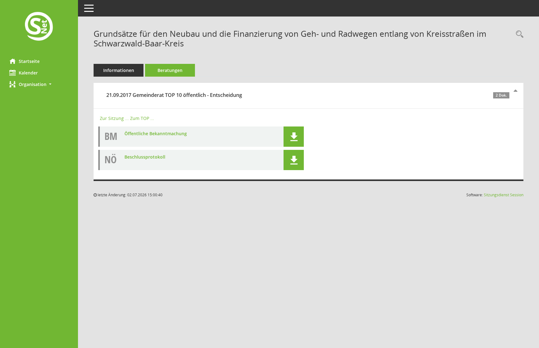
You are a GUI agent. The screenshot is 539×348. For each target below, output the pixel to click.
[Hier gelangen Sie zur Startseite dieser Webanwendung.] (39, 27)
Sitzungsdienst (503, 195)
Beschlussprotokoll (144, 157)
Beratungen (170, 70)
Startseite (29, 61)
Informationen (118, 70)
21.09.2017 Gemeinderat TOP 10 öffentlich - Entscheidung (306, 95)
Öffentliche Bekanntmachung (155, 133)
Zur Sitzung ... (114, 118)
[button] (39, 84)
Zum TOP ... (142, 118)
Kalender (28, 73)
